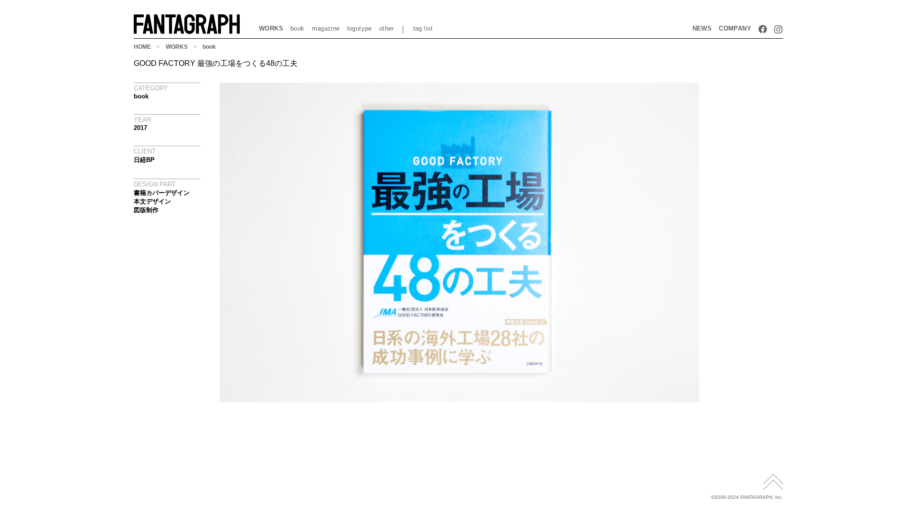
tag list (423, 28)
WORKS (271, 28)
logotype (359, 28)
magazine (326, 28)
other (386, 28)
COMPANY (735, 28)
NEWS (702, 28)
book (297, 28)
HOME (142, 46)
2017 (140, 127)
